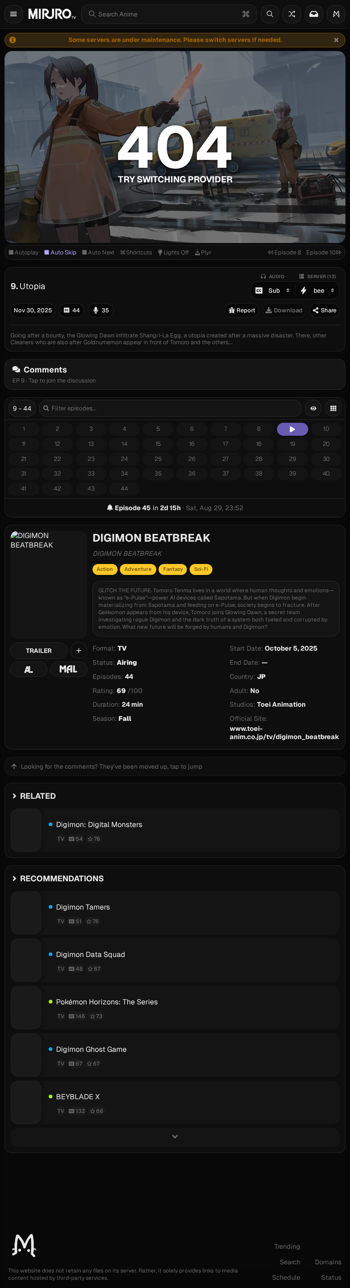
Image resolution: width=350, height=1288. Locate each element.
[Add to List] (79, 650)
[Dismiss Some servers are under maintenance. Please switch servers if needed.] (336, 40)
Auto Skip (64, 252)
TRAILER (38, 651)
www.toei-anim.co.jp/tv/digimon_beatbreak (284, 732)
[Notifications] (314, 14)
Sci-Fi (201, 569)
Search (290, 1262)
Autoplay (27, 252)
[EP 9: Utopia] (293, 429)
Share (328, 310)
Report (246, 310)
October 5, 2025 (291, 648)
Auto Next (101, 252)
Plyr (206, 252)
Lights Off (176, 252)
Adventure (138, 569)
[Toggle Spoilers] (313, 408)
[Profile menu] (336, 14)
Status (331, 1277)
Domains (328, 1262)
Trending (287, 1246)
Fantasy (173, 569)
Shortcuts (139, 252)
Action (105, 569)
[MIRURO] (51, 13)
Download (288, 310)
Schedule (286, 1277)
